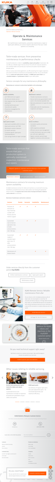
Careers (29, 453)
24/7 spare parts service (27, 177)
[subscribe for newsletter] (48, 435)
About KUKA (30, 455)
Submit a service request (37, 473)
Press (29, 459)
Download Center (5, 457)
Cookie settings (40, 479)
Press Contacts (5, 448)
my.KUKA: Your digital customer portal (9, 453)
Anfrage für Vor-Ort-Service (38, 317)
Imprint (28, 479)
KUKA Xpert (4, 455)
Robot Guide (30, 444)
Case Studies (30, 446)
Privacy (33, 479)
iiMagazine (30, 461)
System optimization (40, 177)
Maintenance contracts (13, 177)
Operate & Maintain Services (13, 31)
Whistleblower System (32, 463)
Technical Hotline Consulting (7, 444)
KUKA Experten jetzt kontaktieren (27, 360)
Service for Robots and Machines (14, 29)
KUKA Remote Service (38, 312)
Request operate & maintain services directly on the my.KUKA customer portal (27, 169)
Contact (3, 446)
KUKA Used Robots (31, 448)
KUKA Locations (31, 457)
